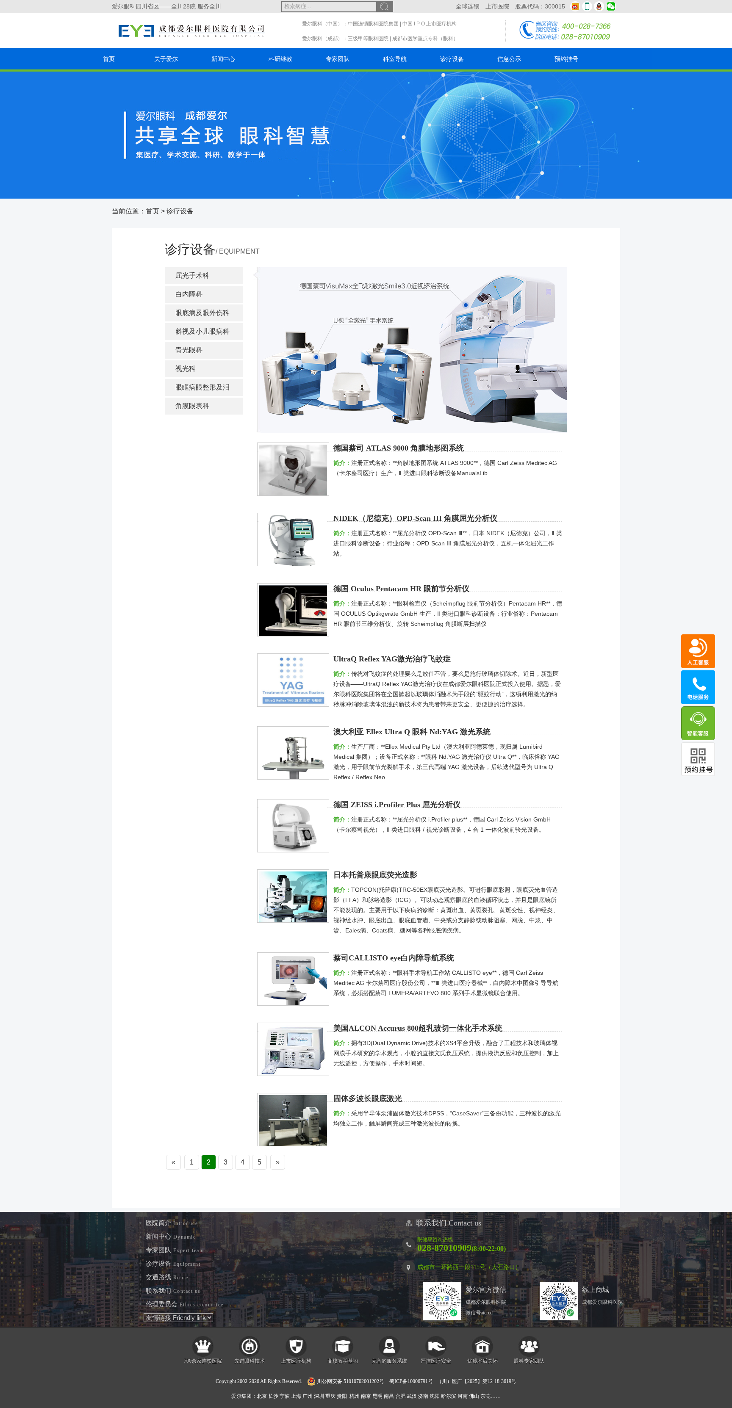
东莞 (485, 1396)
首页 (109, 58)
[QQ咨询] (599, 6)
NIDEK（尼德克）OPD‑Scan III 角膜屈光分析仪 (415, 518)
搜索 (384, 6)
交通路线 (167, 1277)
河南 (463, 1396)
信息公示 (509, 58)
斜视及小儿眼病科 (202, 331)
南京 (366, 1396)
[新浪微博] (575, 6)
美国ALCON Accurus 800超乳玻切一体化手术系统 (417, 1028)
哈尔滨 (448, 1396)
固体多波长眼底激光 (367, 1098)
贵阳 (342, 1396)
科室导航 (395, 58)
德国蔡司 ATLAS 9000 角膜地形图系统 (398, 448)
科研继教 (280, 58)
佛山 (474, 1396)
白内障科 (188, 294)
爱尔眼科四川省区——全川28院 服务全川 (166, 6)
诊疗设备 (452, 58)
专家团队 (337, 58)
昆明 (377, 1396)
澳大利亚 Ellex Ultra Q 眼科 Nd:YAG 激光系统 (412, 732)
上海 (296, 1396)
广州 (307, 1396)
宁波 (285, 1396)
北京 (262, 1396)
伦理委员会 (185, 1304)
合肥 (400, 1396)
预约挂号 (566, 58)
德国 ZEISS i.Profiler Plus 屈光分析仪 (396, 804)
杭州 (354, 1396)
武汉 (412, 1396)
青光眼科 (188, 350)
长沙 (273, 1396)
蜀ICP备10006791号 (411, 1381)
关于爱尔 (166, 58)
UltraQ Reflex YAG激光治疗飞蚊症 (392, 659)
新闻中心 (223, 58)
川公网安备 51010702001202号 (350, 1381)
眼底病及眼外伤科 (202, 312)
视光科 (185, 368)
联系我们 (173, 1290)
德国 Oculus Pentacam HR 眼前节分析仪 (401, 588)
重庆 (330, 1396)
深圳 (319, 1396)
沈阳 (435, 1396)
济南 (423, 1396)
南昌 (389, 1396)
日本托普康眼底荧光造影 (375, 875)
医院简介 (172, 1223)
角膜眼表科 (192, 405)
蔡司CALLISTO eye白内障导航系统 (393, 958)
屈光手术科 (192, 275)
